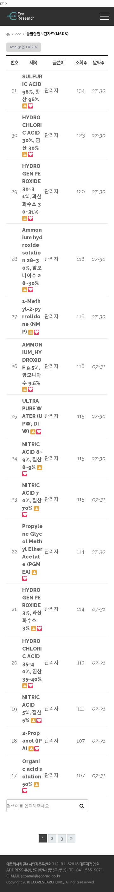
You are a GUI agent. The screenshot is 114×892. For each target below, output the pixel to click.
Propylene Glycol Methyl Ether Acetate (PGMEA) (32, 549)
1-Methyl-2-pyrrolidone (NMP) (31, 316)
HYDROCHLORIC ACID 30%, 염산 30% (32, 133)
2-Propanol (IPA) (32, 740)
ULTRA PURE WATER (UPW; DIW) (32, 416)
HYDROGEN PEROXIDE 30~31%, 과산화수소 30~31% (31, 189)
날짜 (97, 63)
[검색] (81, 806)
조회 (79, 63)
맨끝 (71, 838)
